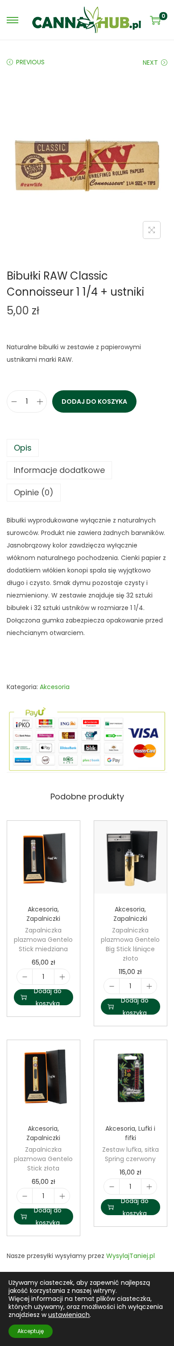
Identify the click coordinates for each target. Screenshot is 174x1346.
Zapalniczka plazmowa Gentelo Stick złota (43, 1159)
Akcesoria (55, 686)
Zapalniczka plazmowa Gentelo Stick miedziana (43, 939)
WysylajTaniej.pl (130, 1255)
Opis (23, 447)
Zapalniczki (43, 918)
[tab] (87, 448)
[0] (155, 20)
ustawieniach (69, 1315)
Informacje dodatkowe (59, 470)
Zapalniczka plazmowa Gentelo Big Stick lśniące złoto (130, 944)
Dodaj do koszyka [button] (48, 997)
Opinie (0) (34, 492)
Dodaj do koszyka (94, 401)
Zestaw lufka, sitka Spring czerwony (130, 1154)
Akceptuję (30, 1331)
